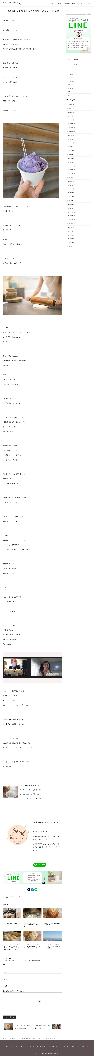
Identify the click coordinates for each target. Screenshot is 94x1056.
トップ (48, 3)
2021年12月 (71, 212)
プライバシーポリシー (66, 1046)
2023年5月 (71, 147)
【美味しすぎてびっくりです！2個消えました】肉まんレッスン (31, 924)
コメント (6, 998)
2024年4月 (71, 108)
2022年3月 (71, 200)
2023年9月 (71, 135)
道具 (69, 95)
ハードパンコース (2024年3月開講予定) (39, 1046)
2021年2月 (71, 246)
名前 (4, 964)
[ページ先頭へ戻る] (39, 1001)
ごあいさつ (54, 3)
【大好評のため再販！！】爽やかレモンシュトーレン (32, 947)
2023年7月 (71, 139)
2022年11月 (71, 170)
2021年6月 (71, 235)
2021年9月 (71, 223)
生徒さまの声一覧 (53, 1046)
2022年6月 (71, 189)
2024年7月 (71, 104)
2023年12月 (71, 124)
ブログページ (10, 1038)
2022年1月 (71, 208)
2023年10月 (71, 131)
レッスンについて (15, 16)
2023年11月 (71, 127)
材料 (69, 91)
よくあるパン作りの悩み (10, 923)
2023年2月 (71, 158)
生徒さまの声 (67, 3)
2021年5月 (71, 239)
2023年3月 (71, 154)
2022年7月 (71, 185)
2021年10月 (71, 220)
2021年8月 (71, 227)
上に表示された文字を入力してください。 (15, 991)
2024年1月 (71, 120)
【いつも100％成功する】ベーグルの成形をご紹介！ (22, 1026)
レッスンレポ (71, 81)
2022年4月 (71, 197)
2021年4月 (71, 243)
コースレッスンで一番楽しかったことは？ (52, 947)
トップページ (8, 1046)
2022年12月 (71, 166)
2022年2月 (71, 204)
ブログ (73, 3)
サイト (5, 979)
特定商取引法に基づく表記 (78, 1046)
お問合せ (89, 3)
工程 (69, 84)
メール (5, 972)
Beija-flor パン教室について (75, 64)
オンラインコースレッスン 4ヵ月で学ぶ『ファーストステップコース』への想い (12, 947)
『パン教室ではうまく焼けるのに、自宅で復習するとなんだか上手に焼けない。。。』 (41, 1038)
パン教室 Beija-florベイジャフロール (49, 1053)
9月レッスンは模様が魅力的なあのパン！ (52, 924)
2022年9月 (71, 177)
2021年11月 (71, 216)
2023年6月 (71, 143)
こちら (28, 798)
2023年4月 (71, 151)
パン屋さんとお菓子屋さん (74, 74)
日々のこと (70, 88)
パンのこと (70, 71)
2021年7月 (71, 231)
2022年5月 (71, 193)
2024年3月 (71, 112)
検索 (67, 11)
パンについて (71, 67)
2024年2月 (71, 116)
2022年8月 (71, 181)
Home (4, 1038)
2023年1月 (71, 162)
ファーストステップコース (24, 1046)
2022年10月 (71, 174)
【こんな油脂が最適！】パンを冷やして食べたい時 (41, 1026)
